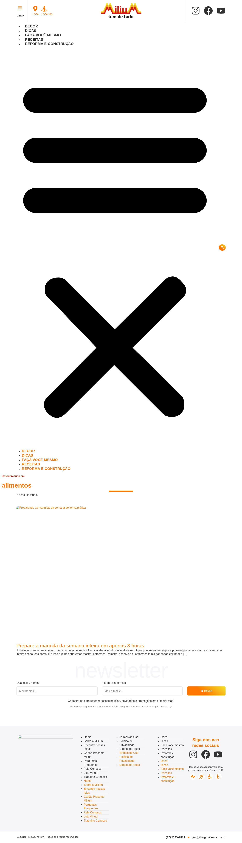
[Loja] (35, 9)
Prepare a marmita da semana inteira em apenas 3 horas (80, 645)
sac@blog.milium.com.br (209, 837)
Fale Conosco (93, 768)
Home (87, 737)
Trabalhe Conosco (95, 776)
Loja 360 (46, 14)
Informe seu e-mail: (114, 682)
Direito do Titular (129, 748)
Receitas (34, 39)
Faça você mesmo (43, 35)
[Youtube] (221, 10)
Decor (31, 26)
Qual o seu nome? (28, 682)
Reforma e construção (49, 44)
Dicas (30, 31)
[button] (21, 9)
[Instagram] (195, 10)
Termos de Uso (128, 737)
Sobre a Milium (93, 741)
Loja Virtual (91, 772)
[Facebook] (208, 10)
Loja (35, 14)
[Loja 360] (44, 9)
